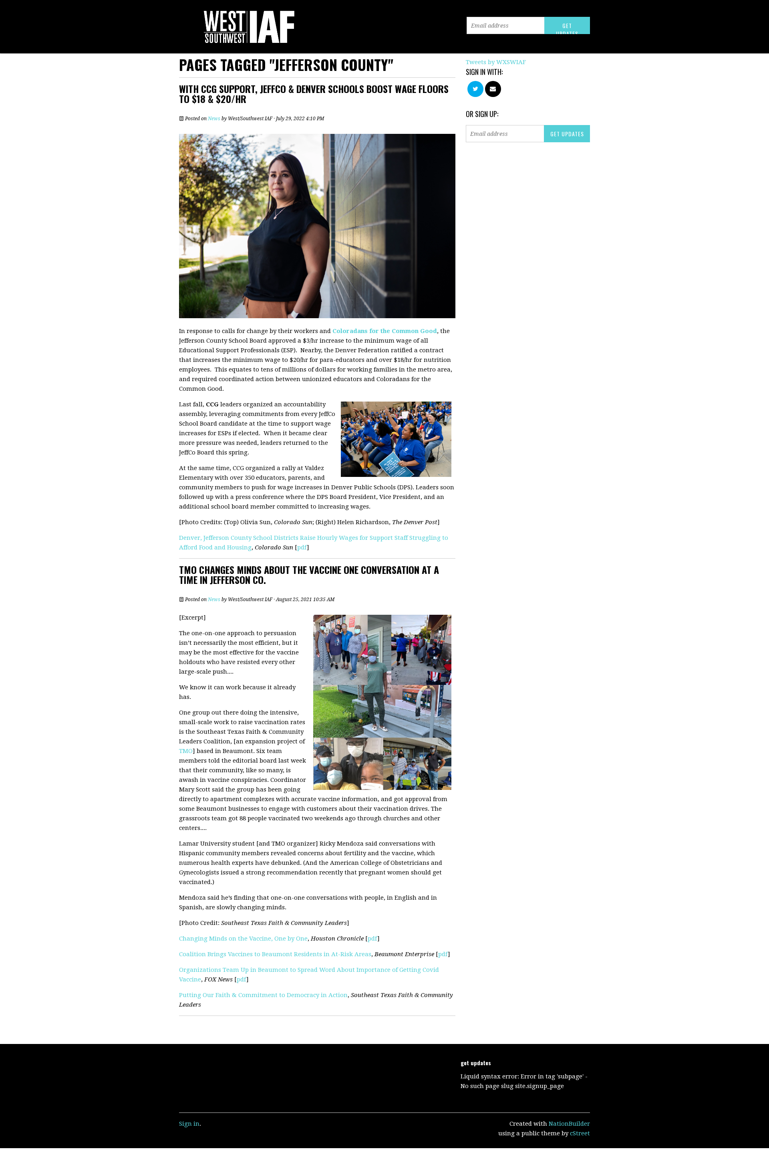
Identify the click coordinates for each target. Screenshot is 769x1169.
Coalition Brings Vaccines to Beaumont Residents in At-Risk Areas (275, 954)
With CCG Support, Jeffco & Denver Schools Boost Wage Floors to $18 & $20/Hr (314, 93)
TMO (186, 751)
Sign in (189, 1123)
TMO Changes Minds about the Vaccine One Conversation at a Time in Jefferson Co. (309, 574)
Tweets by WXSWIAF (496, 62)
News (214, 118)
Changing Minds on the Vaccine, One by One (243, 938)
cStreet (580, 1133)
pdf (302, 547)
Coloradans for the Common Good (384, 331)
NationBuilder (569, 1123)
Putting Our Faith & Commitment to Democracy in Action (263, 995)
